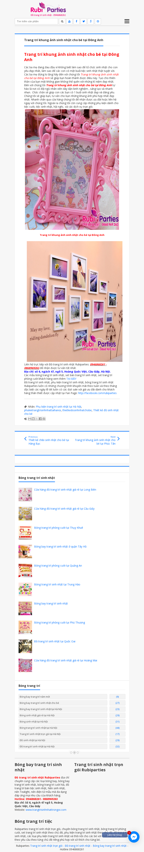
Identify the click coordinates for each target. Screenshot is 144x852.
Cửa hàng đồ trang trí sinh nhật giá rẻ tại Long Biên (65, 489)
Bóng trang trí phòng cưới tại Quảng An (58, 565)
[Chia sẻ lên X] (37, 419)
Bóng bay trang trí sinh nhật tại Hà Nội (41, 709)
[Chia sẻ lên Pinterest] (44, 419)
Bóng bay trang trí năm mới (35, 696)
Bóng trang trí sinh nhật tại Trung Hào (57, 584)
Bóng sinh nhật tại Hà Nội (34, 721)
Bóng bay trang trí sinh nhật (51, 603)
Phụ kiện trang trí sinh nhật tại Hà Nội (58, 406)
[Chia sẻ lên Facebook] (40, 419)
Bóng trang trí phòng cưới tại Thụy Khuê (58, 527)
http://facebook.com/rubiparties (97, 393)
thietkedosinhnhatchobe (77, 410)
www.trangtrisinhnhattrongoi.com (46, 809)
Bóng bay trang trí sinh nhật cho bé (39, 703)
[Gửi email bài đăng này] (30, 419)
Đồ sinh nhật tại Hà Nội (32, 740)
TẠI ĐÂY (71, 378)
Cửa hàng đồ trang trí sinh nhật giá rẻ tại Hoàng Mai (65, 660)
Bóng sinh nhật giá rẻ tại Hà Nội (37, 715)
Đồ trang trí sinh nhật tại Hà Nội (37, 746)
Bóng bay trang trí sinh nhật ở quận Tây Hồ (60, 546)
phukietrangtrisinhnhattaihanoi (42, 410)
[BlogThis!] (33, 419)
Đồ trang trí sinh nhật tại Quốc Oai (54, 641)
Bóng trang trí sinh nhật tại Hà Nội (38, 727)
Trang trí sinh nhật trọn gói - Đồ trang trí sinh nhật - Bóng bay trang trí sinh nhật (78, 845)
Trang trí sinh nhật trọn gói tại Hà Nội (40, 734)
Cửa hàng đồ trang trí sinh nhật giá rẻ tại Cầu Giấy (64, 508)
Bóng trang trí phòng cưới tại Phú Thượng (59, 622)
